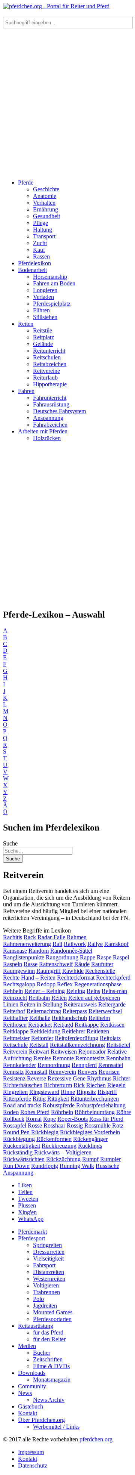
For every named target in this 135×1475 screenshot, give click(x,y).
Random (38, 950)
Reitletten (98, 1031)
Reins (93, 991)
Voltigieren (46, 1285)
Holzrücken (47, 438)
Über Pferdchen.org (41, 1420)
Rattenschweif (56, 964)
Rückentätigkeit (21, 1145)
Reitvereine (46, 371)
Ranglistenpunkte (23, 957)
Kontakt (27, 1413)
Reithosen (15, 1024)
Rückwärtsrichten (24, 1159)
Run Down (16, 1166)
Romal (34, 1119)
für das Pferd (48, 1332)
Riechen (96, 1085)
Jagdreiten (45, 1305)
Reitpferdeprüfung (76, 1038)
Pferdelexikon (34, 263)
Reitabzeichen (49, 364)
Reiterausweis (80, 1004)
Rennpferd (84, 1065)
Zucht (40, 243)
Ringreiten (15, 1092)
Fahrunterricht (49, 398)
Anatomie (44, 196)
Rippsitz (86, 1092)
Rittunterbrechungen (94, 1098)
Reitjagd (63, 1024)
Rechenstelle (100, 971)
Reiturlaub (45, 377)
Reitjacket (40, 1024)
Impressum (31, 1452)
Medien (27, 1346)
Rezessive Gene (67, 1078)
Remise (42, 1058)
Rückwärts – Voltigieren (63, 1152)
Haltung (42, 229)
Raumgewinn (19, 971)
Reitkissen (112, 1024)
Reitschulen (47, 357)
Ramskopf (116, 944)
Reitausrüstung (35, 1326)
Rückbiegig (44, 1132)
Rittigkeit (58, 1098)
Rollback (13, 1119)
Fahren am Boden (54, 283)
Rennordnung (54, 1065)
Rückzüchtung (63, 1159)
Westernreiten (49, 1278)
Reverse (36, 1078)
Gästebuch (30, 1406)
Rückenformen (54, 1139)
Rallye (95, 944)
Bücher (41, 1352)
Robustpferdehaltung (101, 1105)
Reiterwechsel (105, 1011)
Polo (38, 1299)
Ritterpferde (17, 1098)
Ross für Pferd (106, 1119)
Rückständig (18, 1152)
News (25, 1393)
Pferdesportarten (52, 1319)
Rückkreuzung (59, 1145)
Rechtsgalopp (19, 984)
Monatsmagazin (51, 1379)
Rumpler (110, 1159)
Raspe (104, 957)
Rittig (39, 1098)
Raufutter (102, 964)
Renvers (87, 1072)
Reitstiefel (118, 1045)
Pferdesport (31, 1238)
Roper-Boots (72, 1119)
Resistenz (14, 1078)
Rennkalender (19, 1065)
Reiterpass (75, 1011)
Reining (75, 991)
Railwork (75, 944)
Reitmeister (16, 1038)
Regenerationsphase (98, 984)
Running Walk (77, 1166)
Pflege (40, 223)
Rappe (87, 957)
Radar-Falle (51, 937)
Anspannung (48, 418)
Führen (41, 310)
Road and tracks (22, 1105)
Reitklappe (15, 1031)
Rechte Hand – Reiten (29, 977)
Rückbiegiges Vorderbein (90, 1132)
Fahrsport (44, 1265)
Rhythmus (99, 1078)
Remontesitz (90, 1058)
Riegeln (116, 1085)
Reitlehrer (73, 1031)
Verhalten (44, 203)
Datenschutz (32, 1465)
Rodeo (11, 1112)
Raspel (121, 957)
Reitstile (42, 330)
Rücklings (90, 1145)
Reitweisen (64, 1051)
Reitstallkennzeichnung (77, 1045)
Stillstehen (45, 317)
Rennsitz (13, 1072)
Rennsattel (110, 1065)
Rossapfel (14, 1125)
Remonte (63, 1058)
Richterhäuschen (22, 1085)
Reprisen (109, 1072)
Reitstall (38, 1045)
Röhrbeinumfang (95, 1112)
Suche (10, 843)
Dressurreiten (48, 1252)
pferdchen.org (96, 1439)
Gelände (43, 344)
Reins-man (114, 991)
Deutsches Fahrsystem (59, 411)
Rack (30, 937)
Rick (79, 1085)
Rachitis (12, 937)
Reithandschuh (69, 1018)
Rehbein (13, 991)
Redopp (46, 984)
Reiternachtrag (44, 1011)
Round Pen (16, 1132)
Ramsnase (15, 950)
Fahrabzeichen (50, 424)
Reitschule (15, 1045)
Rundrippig (44, 1166)
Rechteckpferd (113, 977)
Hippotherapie (50, 384)
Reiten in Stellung (41, 1004)
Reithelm (99, 1018)
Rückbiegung (19, 1139)
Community (32, 1386)
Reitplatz (43, 337)
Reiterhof (14, 1011)
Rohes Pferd (35, 1112)
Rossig (75, 1125)
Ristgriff (107, 1092)
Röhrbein (62, 1112)
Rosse (35, 1125)
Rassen (41, 256)
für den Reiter (49, 1339)
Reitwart (39, 1051)
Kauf (39, 250)
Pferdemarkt (32, 1231)
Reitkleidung (45, 1031)
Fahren (26, 391)
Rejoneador (92, 1051)
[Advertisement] (67, 106)
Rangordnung (62, 957)
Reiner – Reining (44, 991)
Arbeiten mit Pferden (43, 431)
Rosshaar (54, 1125)
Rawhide (73, 971)
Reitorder (42, 1038)
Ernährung (45, 209)
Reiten (25, 324)
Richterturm (58, 1085)
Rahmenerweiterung (27, 944)
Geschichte (46, 189)
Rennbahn (118, 1058)
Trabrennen (46, 1292)
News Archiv (48, 1400)
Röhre (123, 1112)
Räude (82, 964)
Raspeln (12, 964)
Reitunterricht (49, 350)
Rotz (117, 1125)
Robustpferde (59, 1105)
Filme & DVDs (51, 1366)
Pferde (25, 182)
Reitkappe (87, 1024)
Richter (121, 1078)
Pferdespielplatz (51, 303)
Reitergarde (112, 1004)
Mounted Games (52, 1312)
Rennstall (36, 1072)
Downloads (31, 1373)
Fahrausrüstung (51, 404)
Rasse (31, 964)
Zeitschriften (48, 1359)
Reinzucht (15, 998)
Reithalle (39, 1018)
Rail (57, 944)
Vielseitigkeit (48, 1258)
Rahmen (77, 937)
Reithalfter (15, 1018)
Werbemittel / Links (56, 1426)
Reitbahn (39, 998)
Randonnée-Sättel (71, 950)
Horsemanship (50, 276)
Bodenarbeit (32, 270)
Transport (44, 236)
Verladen (43, 297)
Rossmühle (97, 1125)
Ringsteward (44, 1092)
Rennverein (62, 1072)
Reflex (65, 984)
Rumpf (90, 1159)
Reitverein (15, 1051)
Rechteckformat (75, 977)
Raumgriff (48, 971)
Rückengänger (90, 1139)
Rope (49, 1119)
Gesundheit (46, 216)
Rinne (68, 1092)
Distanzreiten (48, 1272)
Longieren (45, 290)
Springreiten (47, 1245)
